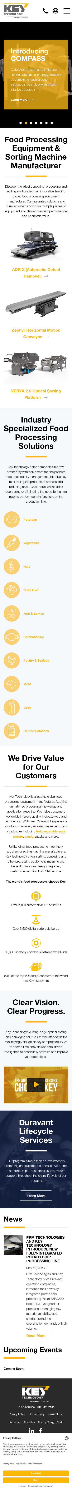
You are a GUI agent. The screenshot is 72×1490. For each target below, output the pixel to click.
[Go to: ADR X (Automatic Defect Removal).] (36, 244)
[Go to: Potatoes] (12, 519)
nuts (62, 831)
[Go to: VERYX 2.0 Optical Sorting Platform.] (36, 365)
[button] (20, 123)
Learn (19, 99)
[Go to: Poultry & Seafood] (12, 660)
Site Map (29, 1422)
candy (29, 836)
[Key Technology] (16, 10)
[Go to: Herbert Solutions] (12, 731)
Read (36, 1335)
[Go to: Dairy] (12, 707)
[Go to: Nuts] (12, 566)
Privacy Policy (17, 1414)
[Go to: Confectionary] (12, 637)
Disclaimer (14, 1422)
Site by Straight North (51, 1422)
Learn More (36, 1196)
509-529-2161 (46, 1407)
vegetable (50, 831)
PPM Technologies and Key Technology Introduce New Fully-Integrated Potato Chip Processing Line (45, 1249)
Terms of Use (55, 1414)
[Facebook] (40, 1431)
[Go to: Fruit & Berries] (12, 613)
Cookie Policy (36, 1414)
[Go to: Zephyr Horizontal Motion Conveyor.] (36, 305)
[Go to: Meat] (12, 684)
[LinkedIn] (31, 1431)
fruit (39, 831)
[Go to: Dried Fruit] (12, 590)
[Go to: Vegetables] (12, 543)
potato (18, 836)
